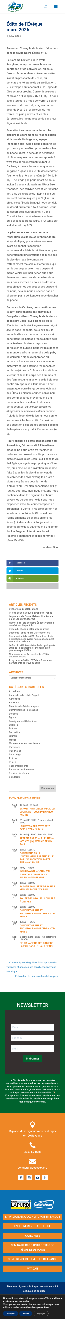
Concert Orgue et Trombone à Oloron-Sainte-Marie (37, 913)
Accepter (10, 1313)
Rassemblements (18, 766)
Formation (14, 732)
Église (12, 717)
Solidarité (14, 777)
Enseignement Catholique (23, 721)
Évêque (13, 728)
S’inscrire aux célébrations (23, 609)
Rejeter (26, 1313)
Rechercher (47, 788)
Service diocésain (19, 773)
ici (53, 1092)
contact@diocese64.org (32, 1167)
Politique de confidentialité (43, 1286)
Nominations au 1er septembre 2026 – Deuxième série (30, 655)
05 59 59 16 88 (32, 1151)
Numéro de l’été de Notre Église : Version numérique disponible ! (31, 624)
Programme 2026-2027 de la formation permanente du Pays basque (30, 661)
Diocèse (13, 713)
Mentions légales (16, 1286)
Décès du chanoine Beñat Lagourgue (29, 629)
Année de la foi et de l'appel (24, 695)
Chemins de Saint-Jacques (24, 706)
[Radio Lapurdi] (22, 1208)
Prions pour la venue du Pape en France (30, 612)
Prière (12, 762)
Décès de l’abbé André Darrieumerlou (29, 632)
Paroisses (14, 747)
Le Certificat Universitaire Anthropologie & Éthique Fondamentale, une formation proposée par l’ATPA (32, 648)
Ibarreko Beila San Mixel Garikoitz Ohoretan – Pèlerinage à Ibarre (35, 874)
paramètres (43, 1307)
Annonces (14, 698)
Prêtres (13, 758)
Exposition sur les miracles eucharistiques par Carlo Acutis (38, 811)
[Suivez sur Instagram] (29, 1177)
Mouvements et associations (24, 743)
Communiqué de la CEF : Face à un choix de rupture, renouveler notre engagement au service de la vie (31, 639)
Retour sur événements (21, 769)
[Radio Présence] (44, 1208)
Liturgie (13, 736)
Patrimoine (15, 751)
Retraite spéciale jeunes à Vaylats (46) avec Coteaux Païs (37, 841)
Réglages (41, 1313)
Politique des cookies (34, 1291)
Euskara (13, 724)
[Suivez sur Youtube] (37, 1177)
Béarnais (14, 702)
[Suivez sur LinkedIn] (45, 1177)
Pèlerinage (15, 754)
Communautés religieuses (23, 710)
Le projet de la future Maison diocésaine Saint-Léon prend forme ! (31, 617)
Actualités (14, 691)
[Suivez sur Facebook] (21, 1177)
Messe (12, 739)
